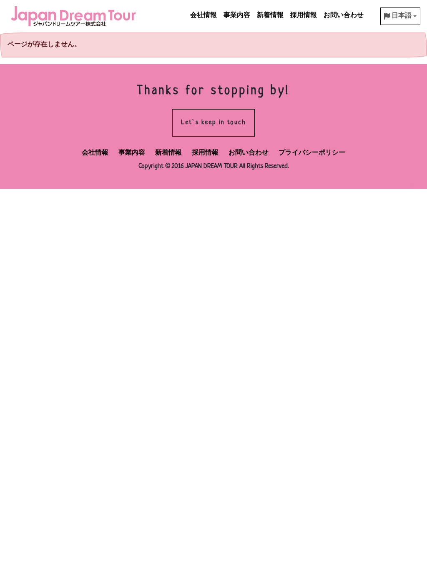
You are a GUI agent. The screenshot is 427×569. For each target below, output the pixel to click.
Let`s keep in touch (213, 122)
